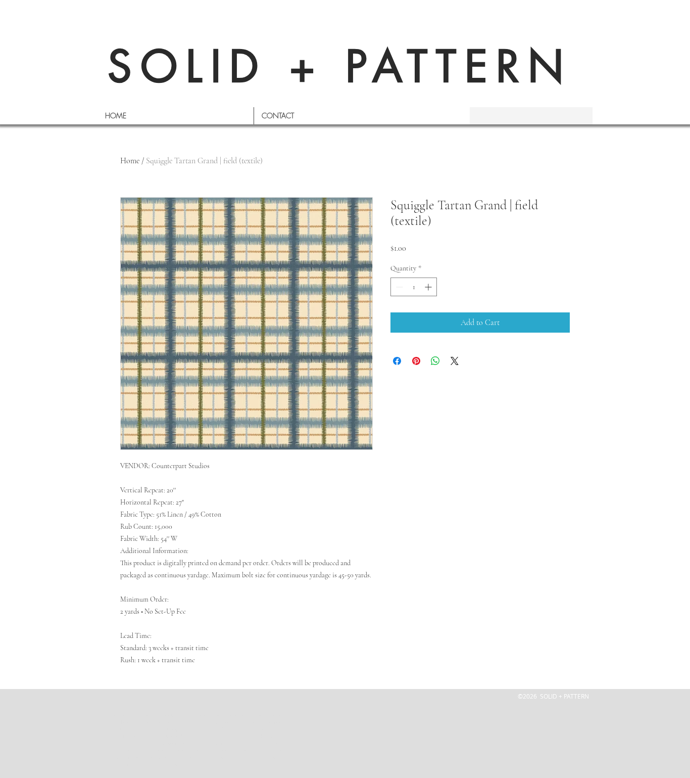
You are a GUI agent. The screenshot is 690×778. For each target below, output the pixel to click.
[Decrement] (398, 287)
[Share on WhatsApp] (435, 361)
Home (129, 161)
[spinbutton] (414, 287)
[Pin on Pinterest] (416, 361)
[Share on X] (455, 361)
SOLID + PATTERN (340, 66)
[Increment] (429, 287)
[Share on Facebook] (397, 361)
